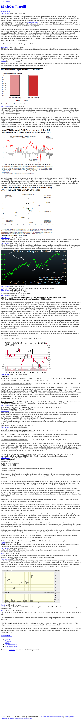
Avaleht (7, 639)
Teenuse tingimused (11, 644)
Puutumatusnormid (11, 646)
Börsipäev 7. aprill (13, 6)
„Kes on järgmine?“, (34, 22)
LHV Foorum (5, 2)
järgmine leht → (6, 636)
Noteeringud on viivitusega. (23, 718)
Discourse (12, 650)
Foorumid (8, 641)
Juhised (7, 643)
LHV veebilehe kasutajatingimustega (51, 716)
